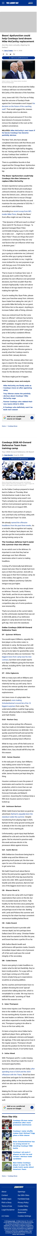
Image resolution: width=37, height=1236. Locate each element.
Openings (21, 1192)
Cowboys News (12, 426)
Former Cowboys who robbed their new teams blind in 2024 (17, 403)
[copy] (14, 54)
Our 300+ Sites (23, 1195)
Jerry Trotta (8, 50)
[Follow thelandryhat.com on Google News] (31, 417)
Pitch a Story (6, 1202)
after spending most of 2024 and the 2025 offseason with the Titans (18, 1072)
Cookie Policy (23, 1206)
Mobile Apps (6, 1199)
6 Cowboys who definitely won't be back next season (18, 408)
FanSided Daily (23, 1199)
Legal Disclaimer (8, 1210)
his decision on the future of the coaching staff (18, 106)
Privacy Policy (23, 1202)
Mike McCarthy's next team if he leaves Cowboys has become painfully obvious (18, 133)
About (4, 1192)
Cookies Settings (24, 1216)
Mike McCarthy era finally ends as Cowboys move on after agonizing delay (17, 388)
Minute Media (11, 1221)
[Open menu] (3, 3)
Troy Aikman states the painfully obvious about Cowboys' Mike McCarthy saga (17, 396)
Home (4, 426)
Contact (5, 1195)
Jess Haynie (8, 455)
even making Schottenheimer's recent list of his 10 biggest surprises (16, 703)
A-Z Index (5, 1216)
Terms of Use (7, 1206)
